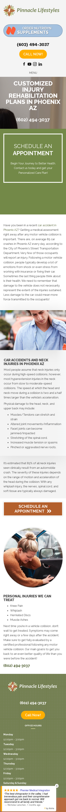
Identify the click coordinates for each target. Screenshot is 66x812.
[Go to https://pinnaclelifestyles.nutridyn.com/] (33, 31)
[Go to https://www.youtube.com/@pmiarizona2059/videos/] (29, 64)
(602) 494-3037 (33, 44)
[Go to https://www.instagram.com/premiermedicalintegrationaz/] (35, 64)
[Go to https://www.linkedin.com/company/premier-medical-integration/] (40, 64)
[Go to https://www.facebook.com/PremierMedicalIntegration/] (24, 64)
